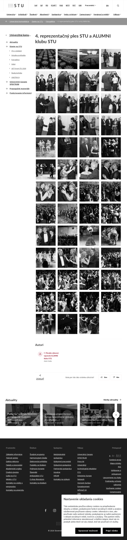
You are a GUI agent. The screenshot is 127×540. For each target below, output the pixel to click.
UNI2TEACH (15, 77)
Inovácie (57, 472)
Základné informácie (14, 454)
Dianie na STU (37, 21)
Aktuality (14, 42)
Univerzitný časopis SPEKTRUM (18, 83)
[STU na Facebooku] (45, 510)
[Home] (6, 21)
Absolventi (44, 14)
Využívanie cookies (113, 488)
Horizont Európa (84, 483)
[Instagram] (54, 510)
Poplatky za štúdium (38, 465)
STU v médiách (16, 51)
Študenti (33, 14)
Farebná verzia (115, 460)
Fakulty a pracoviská (14, 465)
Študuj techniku (16, 73)
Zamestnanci (84, 14)
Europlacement (83, 486)
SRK (79, 493)
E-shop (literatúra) (37, 479)
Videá (13, 64)
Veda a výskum (70, 14)
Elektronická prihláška (38, 461)
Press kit (80, 461)
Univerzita (11, 14)
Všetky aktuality (110, 400)
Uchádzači (22, 14)
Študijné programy (37, 454)
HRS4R (56, 476)
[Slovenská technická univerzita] (16, 5)
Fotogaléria (50, 21)
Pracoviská (90, 5)
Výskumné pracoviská (62, 461)
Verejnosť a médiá (101, 14)
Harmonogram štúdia (38, 458)
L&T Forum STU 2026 (18, 68)
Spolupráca (56, 14)
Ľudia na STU (11, 476)
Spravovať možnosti (88, 531)
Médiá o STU (11, 479)
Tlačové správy (12, 458)
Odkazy (116, 14)
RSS (119, 467)
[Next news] (116, 414)
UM (80, 5)
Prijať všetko (112, 531)
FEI (47, 5)
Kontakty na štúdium (38, 483)
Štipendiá (33, 472)
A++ (118, 455)
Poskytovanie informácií (21, 93)
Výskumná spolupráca (62, 465)
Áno (105, 377)
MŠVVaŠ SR (82, 490)
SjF (41, 5)
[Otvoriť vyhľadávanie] (118, 5)
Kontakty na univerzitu (15, 490)
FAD (61, 5)
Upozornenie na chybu (112, 477)
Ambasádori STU (36, 476)
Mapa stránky (115, 463)
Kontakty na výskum (62, 479)
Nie (117, 377)
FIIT (74, 5)
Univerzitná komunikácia (19, 21)
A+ (113, 455)
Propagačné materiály (20, 88)
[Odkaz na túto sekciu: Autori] (44, 345)
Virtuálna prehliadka (18, 55)
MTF (68, 5)
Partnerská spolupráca (63, 468)
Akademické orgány (14, 468)
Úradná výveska (12, 472)
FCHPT (54, 5)
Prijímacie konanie (37, 468)
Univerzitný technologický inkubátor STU (86, 468)
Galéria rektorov (12, 461)
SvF (35, 5)
